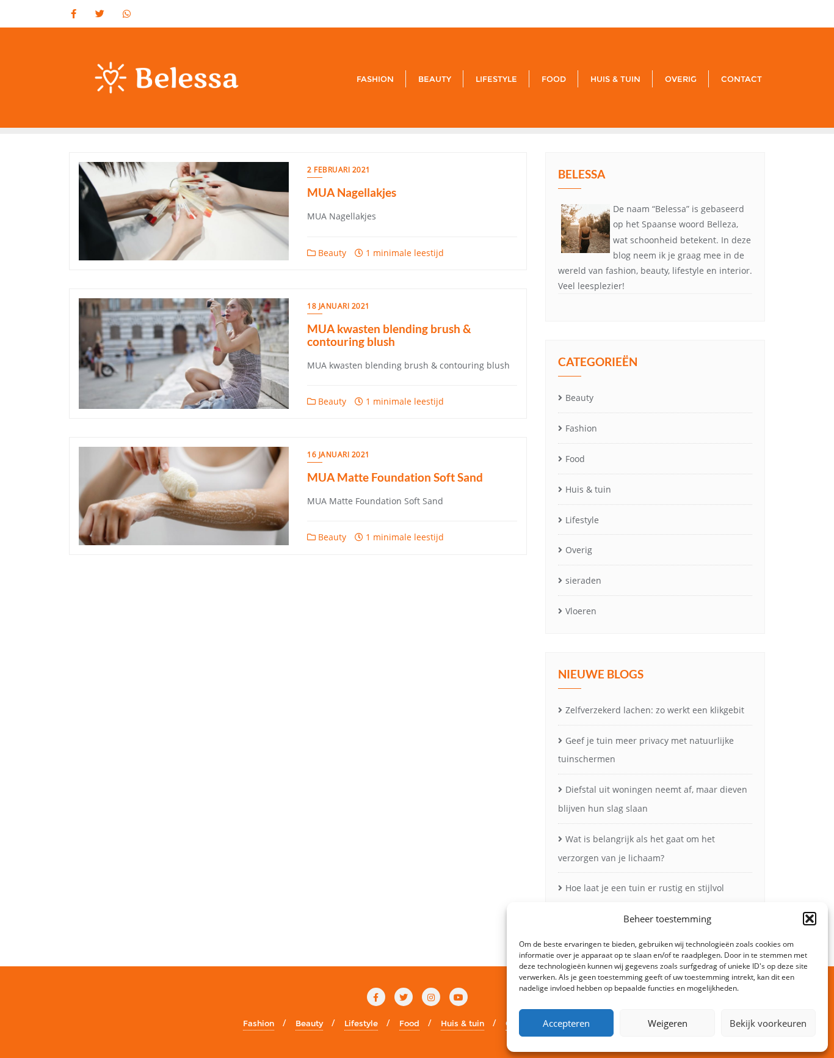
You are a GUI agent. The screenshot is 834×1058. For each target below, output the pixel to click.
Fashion (581, 428)
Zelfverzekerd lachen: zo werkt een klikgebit (654, 710)
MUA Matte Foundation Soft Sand (395, 477)
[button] (809, 919)
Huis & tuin (588, 489)
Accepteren (566, 1023)
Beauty (331, 253)
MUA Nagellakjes (351, 192)
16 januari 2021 (338, 454)
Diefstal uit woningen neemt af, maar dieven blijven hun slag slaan (652, 799)
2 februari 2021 (339, 169)
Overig (578, 550)
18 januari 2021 (338, 306)
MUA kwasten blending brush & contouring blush (389, 334)
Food (575, 459)
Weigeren (667, 1023)
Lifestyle (582, 520)
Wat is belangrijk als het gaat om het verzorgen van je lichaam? (636, 848)
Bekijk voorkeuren (768, 1023)
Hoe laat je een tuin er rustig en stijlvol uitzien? (641, 897)
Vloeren (580, 611)
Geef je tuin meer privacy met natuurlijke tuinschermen (646, 750)
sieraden (583, 580)
